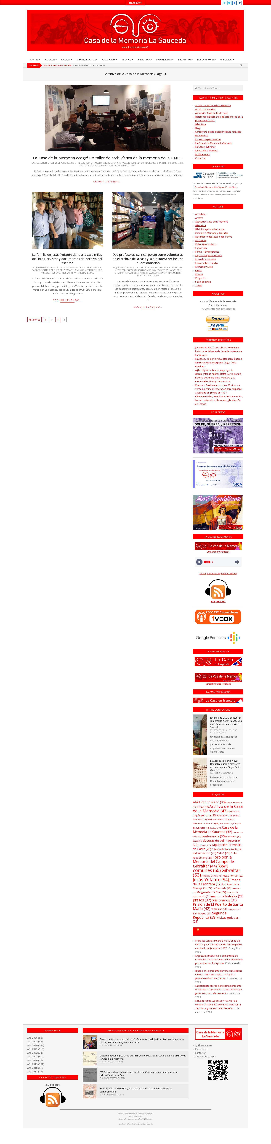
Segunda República (210, 915)
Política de (147, 1124)
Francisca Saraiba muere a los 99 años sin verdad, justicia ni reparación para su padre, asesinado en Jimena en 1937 (218, 388)
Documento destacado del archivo (213, 236)
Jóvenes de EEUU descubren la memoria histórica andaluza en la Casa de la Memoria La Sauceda (218, 351)
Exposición (201, 247)
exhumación (204, 853)
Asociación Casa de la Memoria (211, 112)
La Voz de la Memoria (206, 150)
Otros (198, 270)
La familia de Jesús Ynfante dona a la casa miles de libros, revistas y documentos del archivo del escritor (67, 258)
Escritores (200, 240)
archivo (121, 162)
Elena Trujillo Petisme (136, 273)
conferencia (214, 836)
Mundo (177, 273)
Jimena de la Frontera (217, 882)
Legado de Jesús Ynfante (208, 255)
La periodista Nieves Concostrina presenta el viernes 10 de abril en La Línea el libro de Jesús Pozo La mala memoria (218, 989)
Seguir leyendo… (107, 181)
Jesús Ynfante (57, 272)
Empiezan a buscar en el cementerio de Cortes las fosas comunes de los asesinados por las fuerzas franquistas (219, 959)
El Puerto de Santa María (227, 849)
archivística (109, 162)
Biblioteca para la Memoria (209, 229)
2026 (35, 1037)
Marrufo (232, 892)
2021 (35, 1056)
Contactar (200, 158)
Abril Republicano (209, 802)
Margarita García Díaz (160, 273)
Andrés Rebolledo (136, 270)
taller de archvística (118, 165)
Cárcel (197, 841)
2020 (35, 1060)
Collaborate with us (205, 1056)
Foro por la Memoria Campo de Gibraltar (219, 931)
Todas (198, 285)
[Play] (199, 562)
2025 (35, 1041)
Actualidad (200, 214)
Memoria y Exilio (204, 266)
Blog (197, 127)
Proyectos (201, 278)
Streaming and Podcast (218, 683)
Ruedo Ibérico (87, 272)
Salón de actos (203, 281)
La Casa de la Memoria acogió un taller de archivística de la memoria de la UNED (108, 158)
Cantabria (215, 828)
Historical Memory (212, 876)
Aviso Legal (121, 1124)
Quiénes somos (203, 1045)
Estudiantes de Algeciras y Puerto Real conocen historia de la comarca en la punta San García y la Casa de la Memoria (218, 1004)
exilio (223, 853)
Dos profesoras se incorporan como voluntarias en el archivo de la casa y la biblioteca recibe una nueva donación (148, 258)
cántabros (233, 836)
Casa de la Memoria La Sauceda (215, 829)
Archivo (85, 162)
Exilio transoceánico (205, 244)
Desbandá (205, 845)
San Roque (202, 913)
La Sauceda (222, 888)
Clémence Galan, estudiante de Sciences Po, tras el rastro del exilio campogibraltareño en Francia (219, 400)
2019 (35, 1064)
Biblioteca (200, 124)
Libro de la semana (205, 259)
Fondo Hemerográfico (207, 251)
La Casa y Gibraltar (205, 146)
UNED (132, 165)
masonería (201, 896)
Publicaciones (202, 154)
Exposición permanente (208, 139)
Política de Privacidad (133, 1124)
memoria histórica (227, 896)
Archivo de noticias (205, 109)
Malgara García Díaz (211, 892)
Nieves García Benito (148, 275)
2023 (35, 1049)
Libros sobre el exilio (206, 262)
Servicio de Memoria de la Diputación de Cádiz (215, 187)
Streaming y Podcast (218, 551)
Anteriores (34, 319)
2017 (35, 1071)
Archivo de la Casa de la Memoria (143, 162)
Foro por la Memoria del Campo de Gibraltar (213, 861)
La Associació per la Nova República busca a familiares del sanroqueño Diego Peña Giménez (218, 362)
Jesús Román (233, 875)
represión (219, 909)
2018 (35, 1067)
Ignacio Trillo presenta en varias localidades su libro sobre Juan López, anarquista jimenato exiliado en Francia (218, 974)
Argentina (206, 815)
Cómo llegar (201, 1049)
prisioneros (224, 900)
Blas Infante (226, 824)
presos (202, 900)
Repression (234, 909)
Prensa (199, 274)
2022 (35, 1052)
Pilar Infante (72, 272)
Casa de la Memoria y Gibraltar (211, 232)
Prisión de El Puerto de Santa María (218, 906)
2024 (35, 1045)
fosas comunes (210, 868)
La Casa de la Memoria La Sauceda (213, 143)
